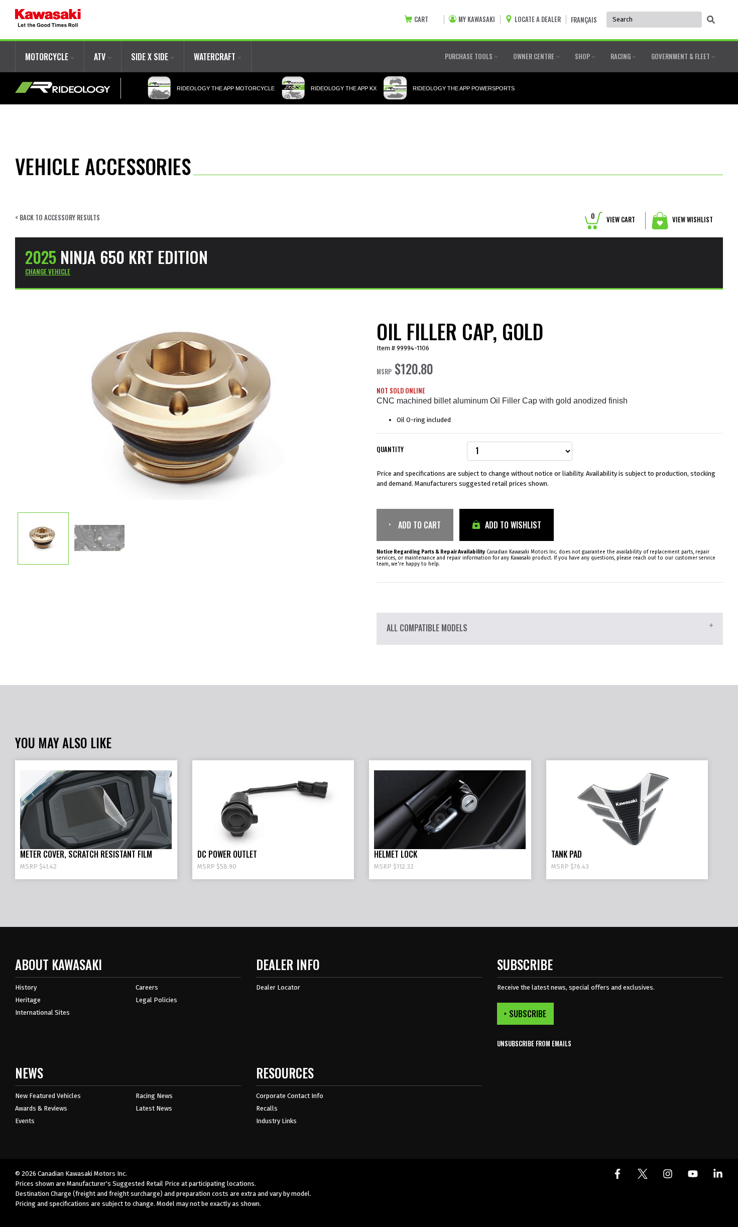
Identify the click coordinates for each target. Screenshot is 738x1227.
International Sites (42, 1012)
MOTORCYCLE (47, 56)
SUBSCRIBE (527, 1014)
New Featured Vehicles (48, 1096)
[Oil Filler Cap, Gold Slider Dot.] (43, 538)
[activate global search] (711, 20)
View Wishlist (692, 219)
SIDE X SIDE (150, 56)
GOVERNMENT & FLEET (681, 56)
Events (25, 1121)
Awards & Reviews (41, 1108)
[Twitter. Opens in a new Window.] (643, 1174)
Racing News (154, 1096)
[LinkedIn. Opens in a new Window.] (718, 1174)
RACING (621, 56)
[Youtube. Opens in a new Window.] (693, 1174)
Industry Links (276, 1121)
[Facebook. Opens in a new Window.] (617, 1174)
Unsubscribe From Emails (534, 1043)
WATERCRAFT (215, 56)
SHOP (583, 56)
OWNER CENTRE (534, 56)
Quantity (390, 449)
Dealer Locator (278, 987)
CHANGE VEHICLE (47, 271)
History (26, 987)
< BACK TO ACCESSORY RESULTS (57, 217)
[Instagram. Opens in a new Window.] (668, 1174)
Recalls (267, 1108)
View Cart (613, 219)
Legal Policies (156, 1000)
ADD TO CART (418, 525)
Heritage (28, 1000)
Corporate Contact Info (289, 1096)
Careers (147, 987)
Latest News (154, 1108)
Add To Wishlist (512, 525)
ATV (100, 56)
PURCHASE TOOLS (469, 56)
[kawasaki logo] (48, 19)
